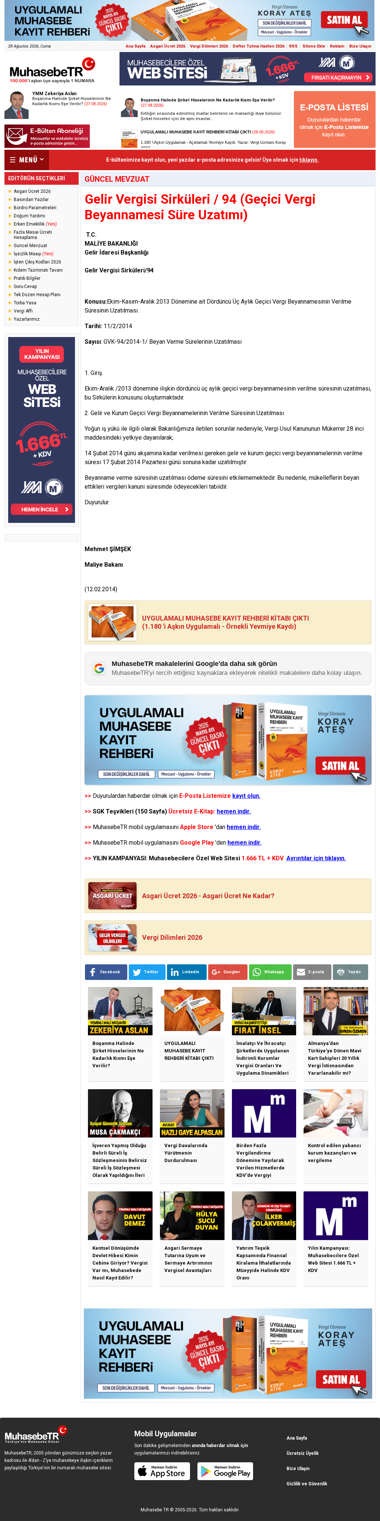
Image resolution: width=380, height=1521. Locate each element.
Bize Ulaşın (360, 46)
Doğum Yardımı (29, 216)
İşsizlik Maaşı (33, 253)
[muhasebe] (52, 83)
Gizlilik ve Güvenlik (306, 1483)
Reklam (337, 46)
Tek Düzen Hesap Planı (37, 294)
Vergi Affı (23, 311)
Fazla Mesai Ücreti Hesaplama (33, 235)
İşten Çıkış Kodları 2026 (37, 262)
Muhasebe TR (155, 1509)
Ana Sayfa (135, 46)
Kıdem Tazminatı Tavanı (38, 270)
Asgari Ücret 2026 (167, 46)
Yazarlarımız (27, 319)
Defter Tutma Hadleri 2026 (258, 46)
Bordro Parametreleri (35, 207)
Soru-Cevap (25, 286)
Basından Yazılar (31, 199)
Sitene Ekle (313, 46)
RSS (293, 46)
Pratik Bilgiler (27, 278)
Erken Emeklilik (35, 224)
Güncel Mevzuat (30, 245)
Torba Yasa (25, 302)
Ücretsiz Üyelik (302, 1453)
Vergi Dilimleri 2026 (209, 46)
